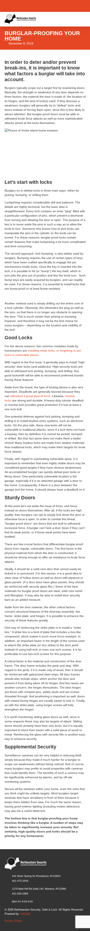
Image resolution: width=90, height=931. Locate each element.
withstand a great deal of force (30, 396)
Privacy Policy (13, 920)
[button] (82, 19)
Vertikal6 (25, 913)
